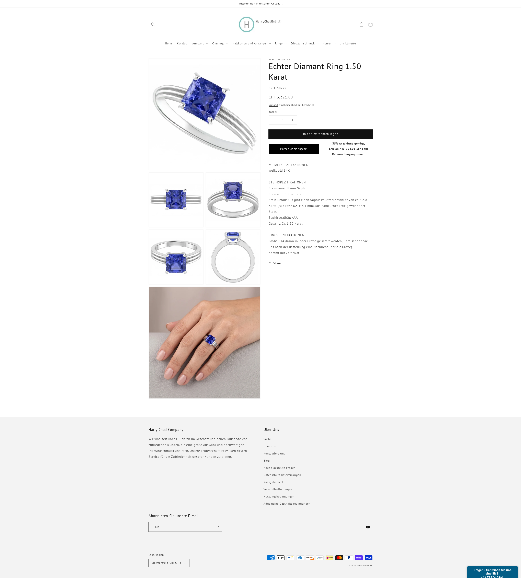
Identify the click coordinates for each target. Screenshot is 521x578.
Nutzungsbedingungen (279, 496)
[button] (153, 24)
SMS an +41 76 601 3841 (346, 148)
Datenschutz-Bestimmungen (282, 475)
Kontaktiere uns (274, 453)
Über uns (270, 446)
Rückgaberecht (273, 482)
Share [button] (277, 263)
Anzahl (273, 112)
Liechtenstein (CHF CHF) (166, 563)
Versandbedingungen (278, 489)
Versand (273, 104)
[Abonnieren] (217, 526)
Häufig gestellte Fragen (280, 468)
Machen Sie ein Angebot (293, 148)
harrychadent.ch (365, 565)
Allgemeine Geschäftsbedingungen (287, 503)
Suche (267, 439)
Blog (267, 460)
